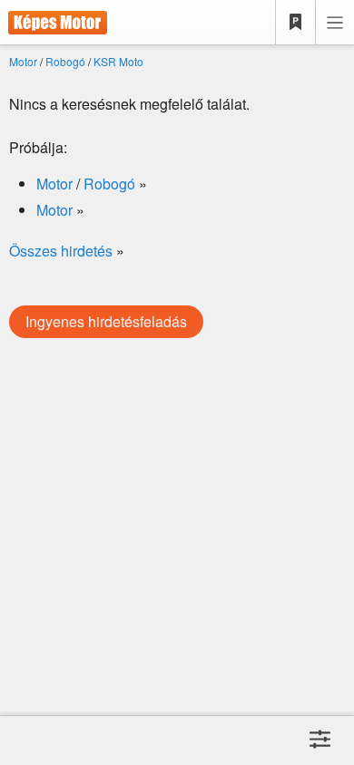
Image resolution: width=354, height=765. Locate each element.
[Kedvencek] (295, 22)
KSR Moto (118, 61)
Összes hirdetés (61, 250)
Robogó (65, 61)
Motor (23, 61)
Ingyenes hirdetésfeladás (106, 321)
